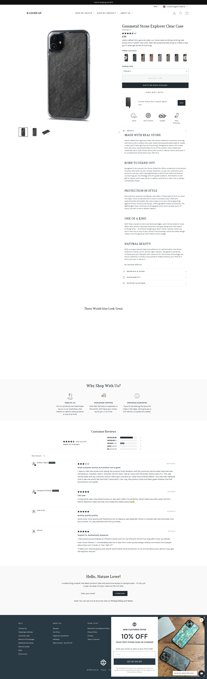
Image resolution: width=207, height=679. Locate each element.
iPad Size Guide (23, 647)
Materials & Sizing (136, 271)
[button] (128, 33)
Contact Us (22, 628)
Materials (56, 639)
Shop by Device (83, 13)
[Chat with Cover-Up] (201, 673)
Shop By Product (106, 13)
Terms (130, 601)
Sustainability (134, 277)
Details (130, 131)
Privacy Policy (117, 601)
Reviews (56, 628)
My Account (22, 654)
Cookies (90, 636)
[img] (83, 464)
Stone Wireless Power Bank (152, 102)
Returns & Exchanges (26, 639)
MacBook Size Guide (25, 643)
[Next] (185, 58)
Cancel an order (24, 636)
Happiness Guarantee (60, 636)
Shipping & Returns (136, 283)
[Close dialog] (201, 620)
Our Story (56, 632)
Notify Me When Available (155, 85)
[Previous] (125, 58)
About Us (126, 13)
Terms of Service (93, 639)
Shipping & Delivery (25, 632)
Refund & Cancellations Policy (99, 628)
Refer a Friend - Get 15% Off (62, 643)
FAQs (20, 650)
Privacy (103, 670)
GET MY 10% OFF (134, 661)
